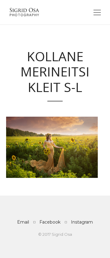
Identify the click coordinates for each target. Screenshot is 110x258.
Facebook (50, 222)
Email (23, 222)
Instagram (82, 222)
